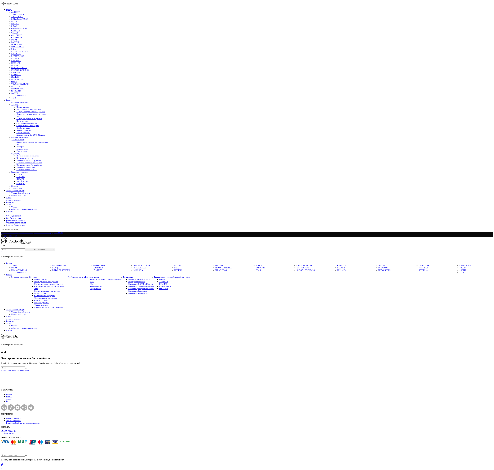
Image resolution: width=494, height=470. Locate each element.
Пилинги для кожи (23, 130)
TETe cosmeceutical (18, 96)
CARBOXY (15, 31)
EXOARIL (15, 58)
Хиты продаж (16, 188)
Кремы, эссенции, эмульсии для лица (30, 112)
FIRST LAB (15, 63)
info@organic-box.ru (8, 433)
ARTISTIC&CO (17, 17)
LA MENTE (15, 72)
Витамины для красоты (20, 102)
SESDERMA (16, 91)
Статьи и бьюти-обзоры (15, 191)
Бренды (9, 10)
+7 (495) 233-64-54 (8, 431)
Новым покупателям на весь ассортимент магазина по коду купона (32, 233)
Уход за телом (21, 151)
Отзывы (14, 207)
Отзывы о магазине (13, 421)
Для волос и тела (17, 140)
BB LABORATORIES (19, 19)
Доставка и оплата (13, 200)
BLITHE (14, 21)
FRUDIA (14, 65)
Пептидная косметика (24, 158)
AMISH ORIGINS (18, 14)
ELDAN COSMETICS (19, 51)
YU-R (13, 98)
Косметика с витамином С (26, 170)
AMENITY (15, 12)
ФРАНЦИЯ (20, 184)
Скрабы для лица (23, 128)
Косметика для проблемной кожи (29, 165)
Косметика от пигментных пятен (29, 163)
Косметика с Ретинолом (25, 167)
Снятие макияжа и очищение (27, 126)
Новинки (14, 186)
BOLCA (14, 26)
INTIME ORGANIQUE (20, 70)
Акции (8, 198)
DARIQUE (15, 42)
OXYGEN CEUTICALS (20, 84)
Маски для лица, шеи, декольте (28, 109)
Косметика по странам (20, 172)
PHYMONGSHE (17, 89)
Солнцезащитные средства (26, 123)
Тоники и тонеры (23, 133)
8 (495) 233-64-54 (10, 236)
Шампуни (20, 147)
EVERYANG (16, 61)
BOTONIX (15, 24)
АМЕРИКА (20, 177)
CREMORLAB (16, 38)
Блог (8, 401)
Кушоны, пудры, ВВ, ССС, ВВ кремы (30, 135)
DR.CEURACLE (17, 47)
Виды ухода (15, 154)
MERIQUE (15, 77)
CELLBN (14, 33)
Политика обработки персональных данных (23, 423)
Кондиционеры (22, 149)
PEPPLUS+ (15, 86)
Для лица (15, 105)
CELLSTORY (16, 35)
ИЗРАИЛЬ (20, 179)
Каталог (9, 100)
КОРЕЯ (19, 174)
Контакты (10, 202)
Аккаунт (9, 212)
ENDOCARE (16, 54)
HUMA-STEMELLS (19, 68)
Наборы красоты (22, 107)
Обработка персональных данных (24, 209)
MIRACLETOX (17, 79)
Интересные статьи (18, 195)
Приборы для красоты (19, 137)
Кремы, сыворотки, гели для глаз (29, 119)
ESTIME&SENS (17, 56)
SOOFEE (14, 93)
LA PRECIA (16, 75)
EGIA (13, 49)
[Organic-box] (9, 5)
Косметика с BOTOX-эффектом (28, 160)
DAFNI (14, 40)
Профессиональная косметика (27, 156)
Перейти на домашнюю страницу (15, 370)
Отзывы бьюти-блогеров (20, 193)
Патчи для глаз (22, 121)
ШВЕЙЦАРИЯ (22, 181)
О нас (8, 205)
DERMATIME (16, 44)
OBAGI (14, 82)
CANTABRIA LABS (19, 28)
